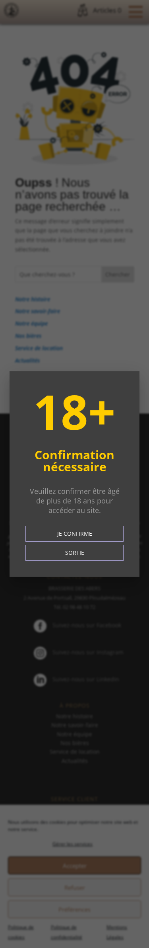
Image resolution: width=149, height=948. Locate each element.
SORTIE (74, 552)
